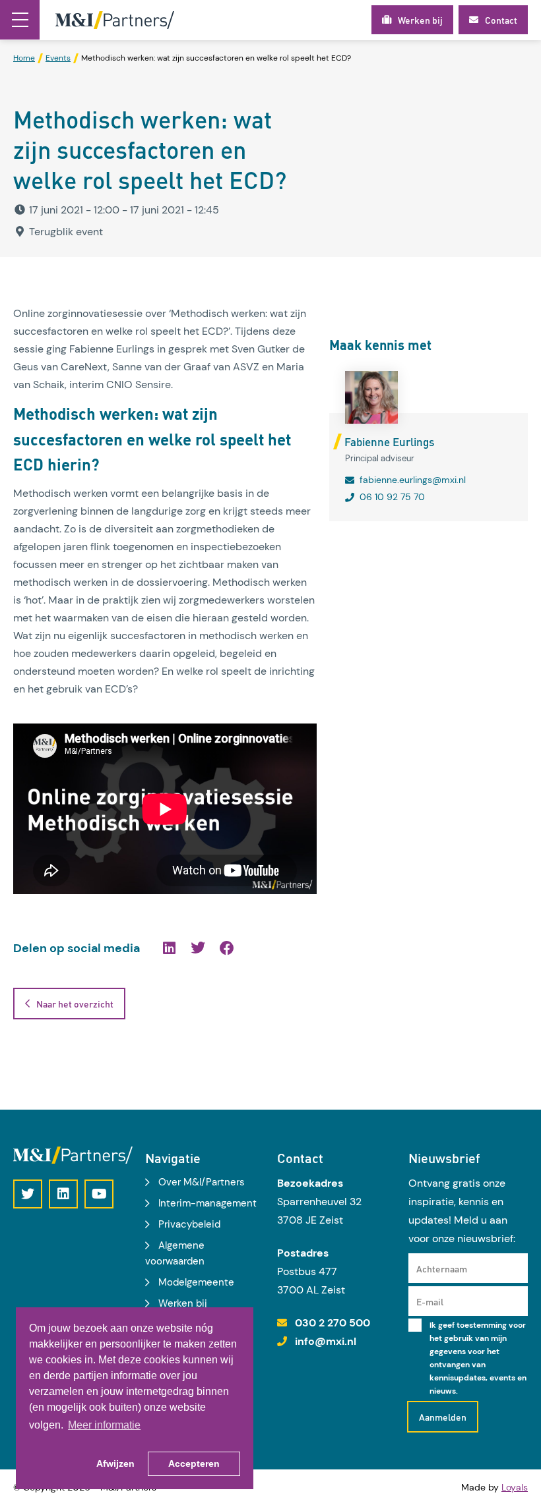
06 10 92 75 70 (392, 497)
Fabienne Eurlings (389, 441)
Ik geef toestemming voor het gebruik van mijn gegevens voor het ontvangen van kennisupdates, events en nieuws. (478, 1358)
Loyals (514, 1487)
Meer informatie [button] (104, 1425)
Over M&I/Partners (201, 1182)
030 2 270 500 (332, 1323)
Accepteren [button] (194, 1463)
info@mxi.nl (325, 1341)
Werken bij (182, 1303)
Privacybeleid (189, 1224)
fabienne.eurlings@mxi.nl (413, 480)
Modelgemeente (196, 1282)
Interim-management (207, 1203)
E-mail (429, 1301)
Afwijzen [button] (115, 1463)
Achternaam (441, 1268)
